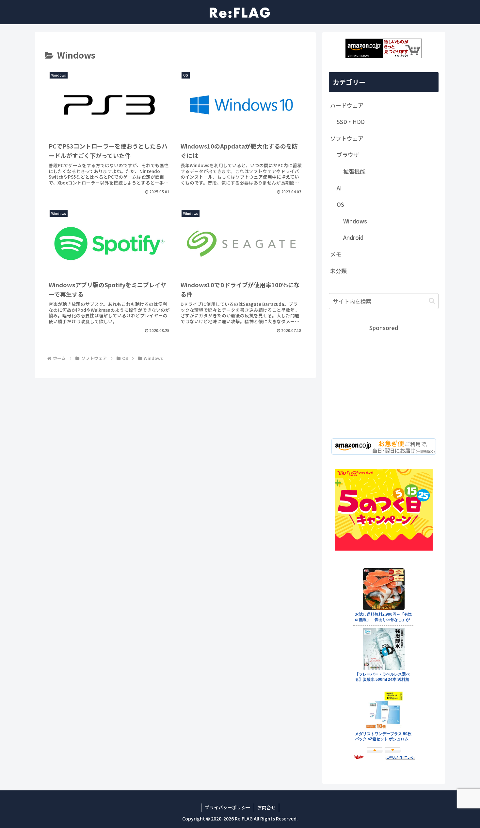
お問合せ (266, 807)
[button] (432, 301)
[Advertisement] (384, 379)
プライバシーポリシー (227, 807)
